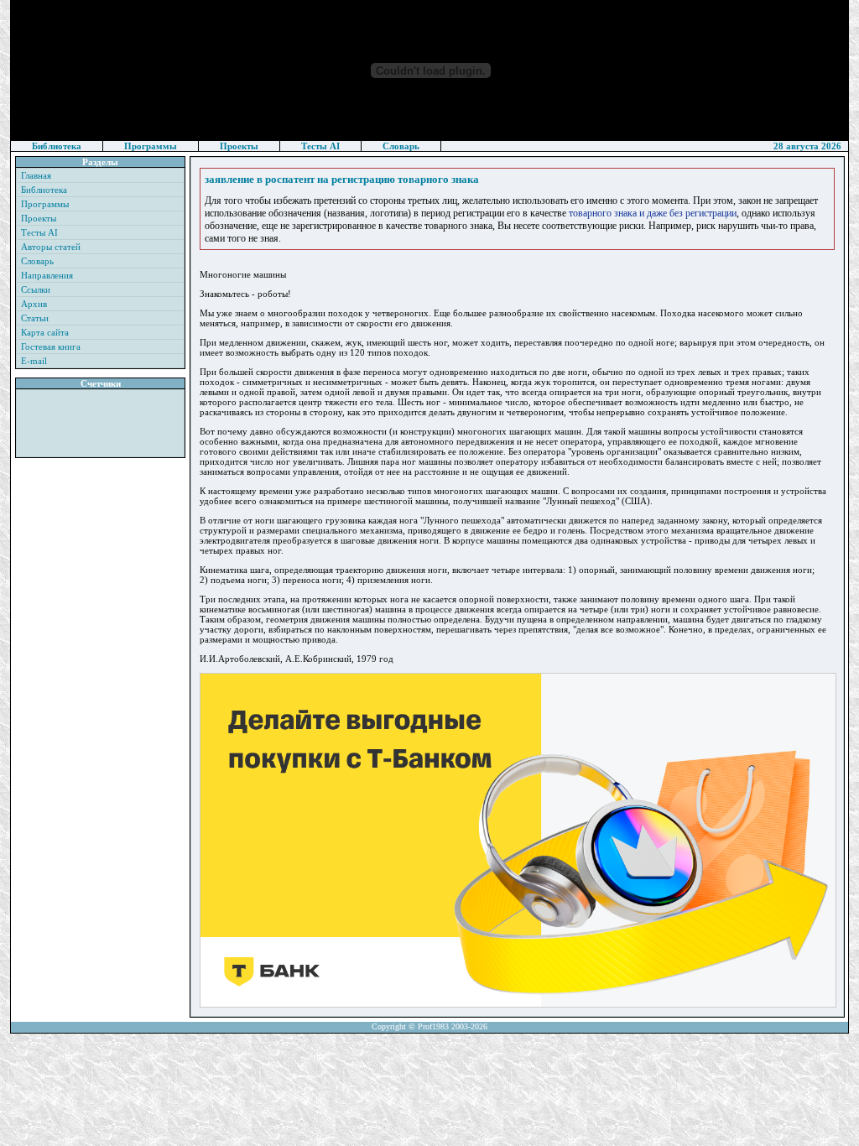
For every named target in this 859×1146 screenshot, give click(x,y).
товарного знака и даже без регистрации (653, 213)
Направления (47, 275)
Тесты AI (320, 146)
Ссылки (35, 289)
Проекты (239, 146)
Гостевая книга (51, 346)
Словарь (401, 146)
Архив (34, 304)
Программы (150, 146)
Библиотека (56, 146)
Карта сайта (45, 332)
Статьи (35, 318)
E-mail (34, 361)
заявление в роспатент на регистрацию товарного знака (342, 179)
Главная (36, 175)
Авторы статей (51, 247)
